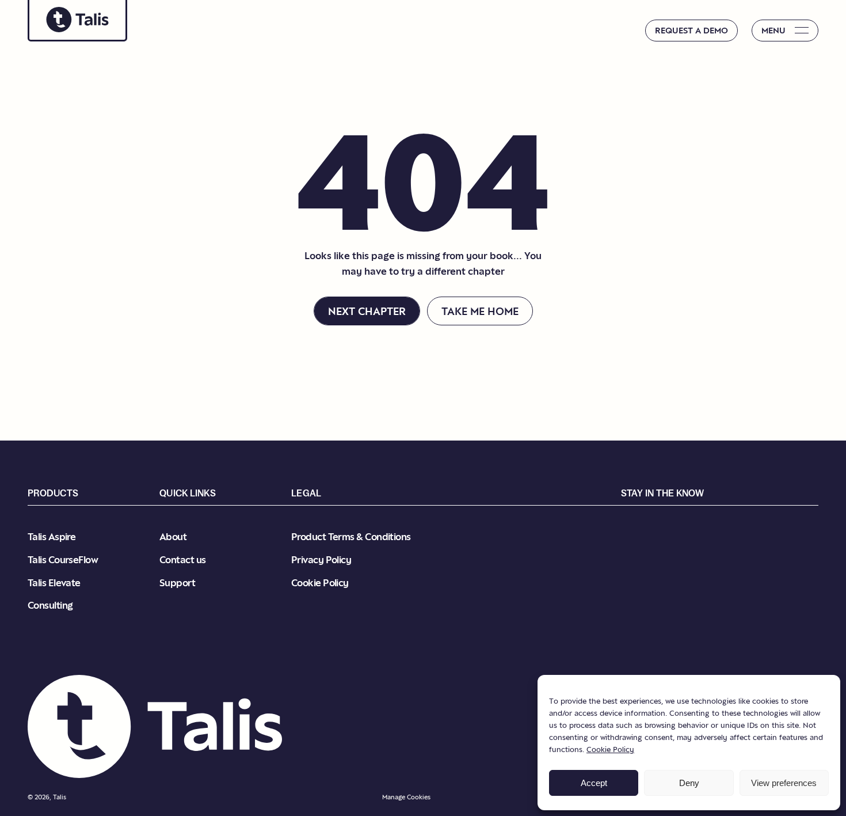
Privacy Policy (321, 559)
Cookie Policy (610, 749)
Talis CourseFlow (63, 559)
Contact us (182, 559)
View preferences (784, 783)
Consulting (50, 605)
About (172, 536)
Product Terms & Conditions (351, 536)
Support (177, 582)
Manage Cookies (406, 797)
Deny (689, 783)
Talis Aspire (51, 536)
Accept (594, 783)
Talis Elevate (54, 582)
